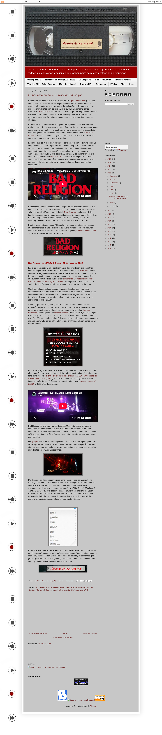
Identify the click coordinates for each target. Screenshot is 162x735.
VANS (86, 590)
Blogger (93, 706)
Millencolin (39, 590)
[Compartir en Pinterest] (90, 581)
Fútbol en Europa (103, 80)
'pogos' (35, 442)
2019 (109, 217)
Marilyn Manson (61, 313)
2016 (109, 228)
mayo (112, 193)
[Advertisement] (63, 612)
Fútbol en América (123, 80)
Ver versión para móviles (63, 638)
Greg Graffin (69, 587)
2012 (109, 242)
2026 (109, 159)
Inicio (65, 633)
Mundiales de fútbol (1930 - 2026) (60, 80)
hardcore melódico (82, 587)
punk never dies (78, 101)
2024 (109, 166)
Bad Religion (44, 112)
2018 (109, 221)
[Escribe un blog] (84, 581)
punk (51, 590)
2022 (109, 173)
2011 (109, 245)
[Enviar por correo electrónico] (81, 581)
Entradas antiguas (90, 633)
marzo (112, 203)
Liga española (85, 80)
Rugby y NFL (86, 84)
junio (112, 190)
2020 (109, 214)
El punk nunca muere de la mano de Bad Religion (55, 95)
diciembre (114, 176)
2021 (109, 210)
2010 (109, 249)
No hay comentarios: (66, 581)
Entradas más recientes (38, 633)
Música (113, 84)
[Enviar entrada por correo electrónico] (77, 581)
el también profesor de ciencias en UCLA (64, 376)
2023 (109, 169)
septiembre (114, 183)
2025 (109, 163)
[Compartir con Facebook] (88, 581)
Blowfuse (84, 271)
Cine (123, 84)
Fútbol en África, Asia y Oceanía (41, 84)
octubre (113, 179)
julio (111, 186)
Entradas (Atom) (45, 644)
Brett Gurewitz (70, 212)
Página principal (34, 80)
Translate (122, 150)
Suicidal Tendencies (75, 590)
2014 (109, 235)
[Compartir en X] (86, 581)
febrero (113, 206)
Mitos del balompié (67, 84)
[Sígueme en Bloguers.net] (63, 700)
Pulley (46, 590)
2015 (109, 231)
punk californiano (60, 590)
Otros (131, 84)
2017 (109, 224)
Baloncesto (101, 84)
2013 (109, 238)
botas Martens (57, 156)
